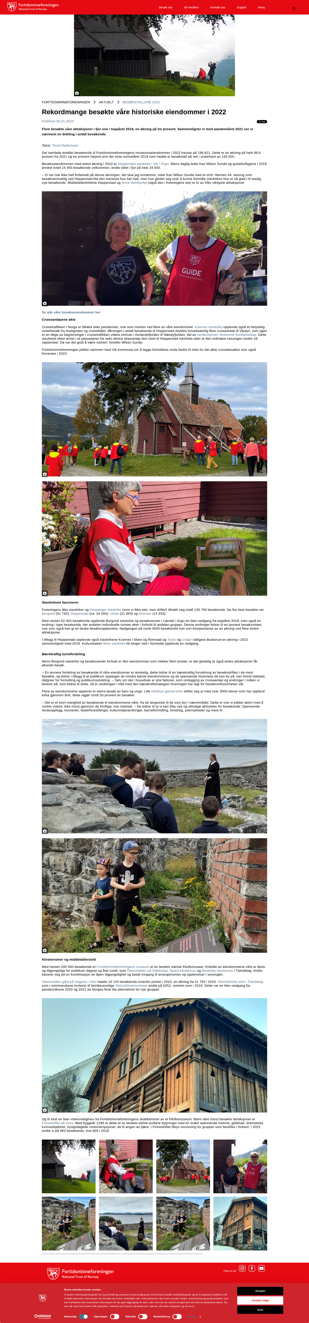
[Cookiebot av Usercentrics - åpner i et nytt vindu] (43, 1316)
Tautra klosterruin (182, 970)
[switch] (114, 1316)
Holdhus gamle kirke (167, 691)
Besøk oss (166, 7)
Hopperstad (80, 613)
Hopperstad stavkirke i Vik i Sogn (143, 164)
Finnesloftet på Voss (57, 1123)
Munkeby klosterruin (217, 970)
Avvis (260, 1309)
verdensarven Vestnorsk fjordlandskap (226, 334)
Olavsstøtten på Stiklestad (147, 970)
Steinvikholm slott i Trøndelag (240, 981)
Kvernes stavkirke (208, 327)
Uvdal (186, 639)
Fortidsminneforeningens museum (123, 967)
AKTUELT (106, 102)
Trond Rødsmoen (65, 145)
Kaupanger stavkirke (105, 609)
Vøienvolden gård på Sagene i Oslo (69, 981)
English (241, 7)
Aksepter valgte (260, 1300)
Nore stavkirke (114, 643)
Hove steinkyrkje (134, 182)
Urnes (114, 613)
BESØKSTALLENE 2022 (141, 102)
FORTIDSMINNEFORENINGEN (66, 102)
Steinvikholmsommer (131, 985)
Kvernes (145, 613)
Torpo (171, 639)
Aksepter (260, 1291)
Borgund (48, 613)
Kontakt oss (217, 7)
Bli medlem (191, 7)
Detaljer (192, 1316)
